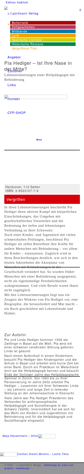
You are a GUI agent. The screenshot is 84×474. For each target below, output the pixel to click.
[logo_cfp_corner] (42, 13)
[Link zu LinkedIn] (79, 465)
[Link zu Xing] (79, 468)
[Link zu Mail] (79, 471)
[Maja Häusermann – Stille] (27, 450)
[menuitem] (17, 2)
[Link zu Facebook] (79, 461)
